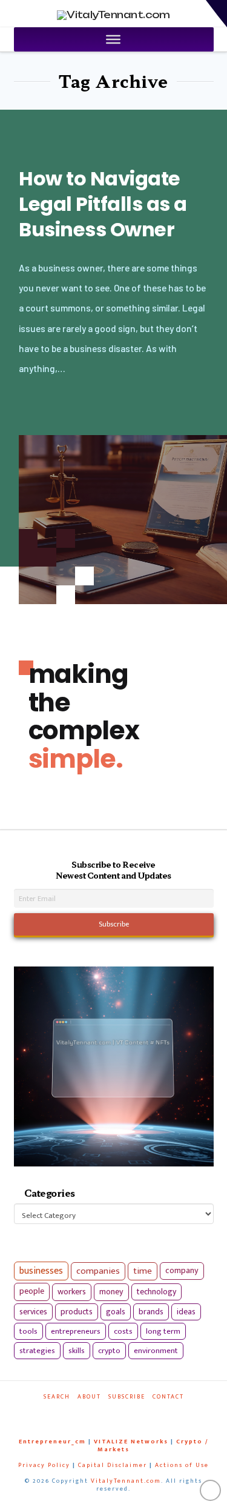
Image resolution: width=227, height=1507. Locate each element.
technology (156, 1292)
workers (72, 1292)
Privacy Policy (44, 1465)
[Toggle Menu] (113, 39)
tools (28, 1331)
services (33, 1312)
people (31, 1291)
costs (123, 1331)
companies (98, 1271)
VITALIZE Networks (131, 1441)
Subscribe (126, 1397)
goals (115, 1312)
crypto (109, 1350)
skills (76, 1350)
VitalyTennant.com (126, 1481)
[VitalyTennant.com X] (108, 1413)
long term (163, 1331)
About (89, 1397)
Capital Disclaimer (112, 1465)
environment (156, 1350)
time (142, 1271)
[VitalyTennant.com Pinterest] (123, 1413)
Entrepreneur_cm (52, 1441)
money (111, 1292)
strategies (37, 1350)
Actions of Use (182, 1465)
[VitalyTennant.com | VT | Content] (137, 1413)
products (77, 1312)
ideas (186, 1312)
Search (57, 1397)
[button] (216, 13)
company (182, 1270)
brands (151, 1312)
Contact (168, 1397)
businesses (41, 1271)
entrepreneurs (75, 1331)
